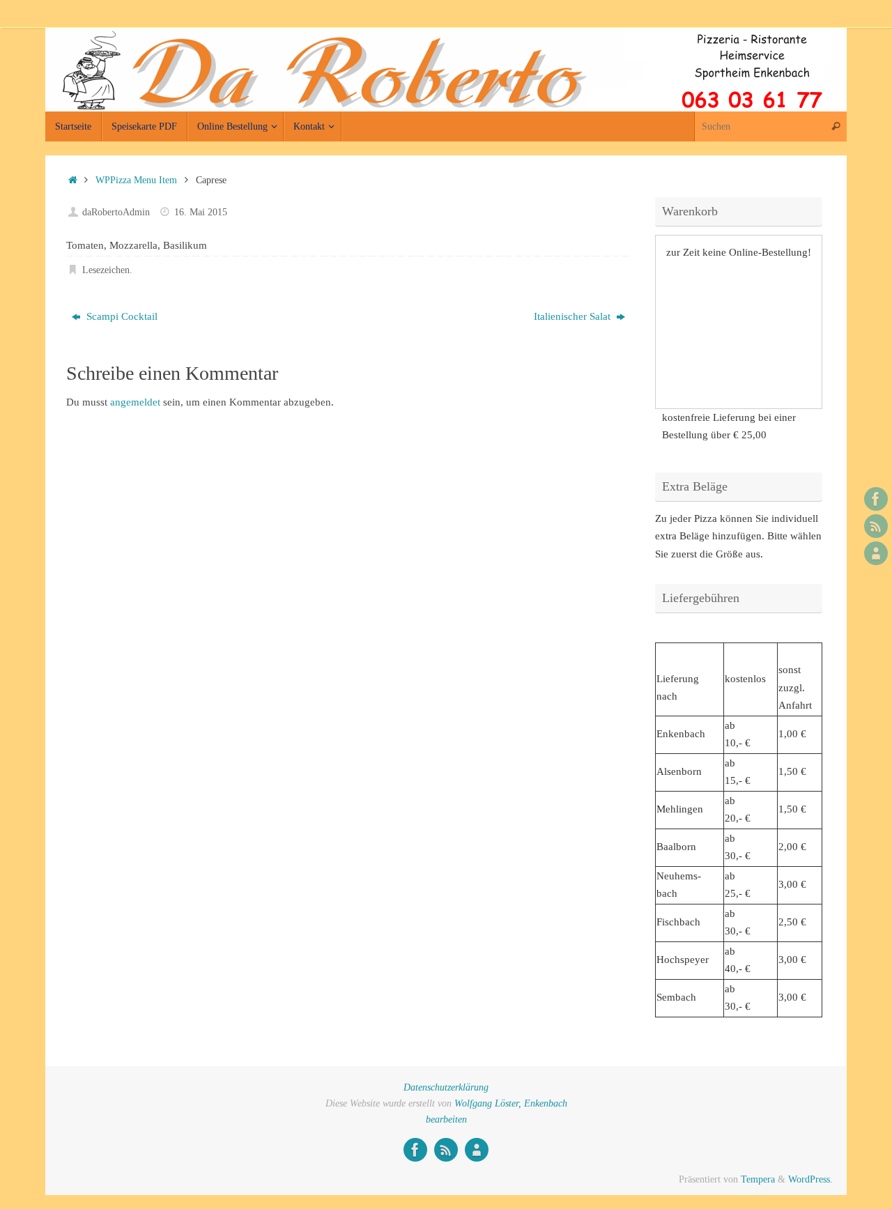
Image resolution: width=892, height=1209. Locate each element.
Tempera (758, 1179)
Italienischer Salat (573, 316)
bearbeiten (446, 1119)
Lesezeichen (106, 270)
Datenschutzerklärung (446, 1087)
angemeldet (135, 402)
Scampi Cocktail (120, 316)
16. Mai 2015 (200, 212)
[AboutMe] (876, 553)
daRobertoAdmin (116, 212)
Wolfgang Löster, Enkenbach (510, 1103)
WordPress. (810, 1179)
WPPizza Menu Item (136, 180)
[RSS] (876, 526)
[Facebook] (876, 499)
